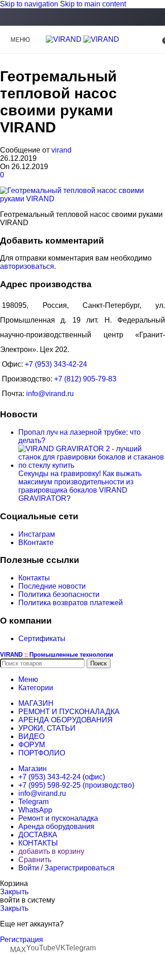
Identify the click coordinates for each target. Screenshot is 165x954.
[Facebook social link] (82, 18)
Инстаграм (36, 534)
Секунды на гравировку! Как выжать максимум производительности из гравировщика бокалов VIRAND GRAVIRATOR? (80, 486)
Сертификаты (42, 638)
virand (61, 150)
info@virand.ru (50, 394)
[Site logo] (64, 39)
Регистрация (21, 939)
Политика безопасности (58, 594)
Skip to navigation (30, 4)
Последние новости (52, 586)
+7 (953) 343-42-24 (56, 364)
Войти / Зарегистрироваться (66, 868)
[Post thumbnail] (91, 465)
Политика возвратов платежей (70, 603)
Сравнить (34, 859)
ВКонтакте (36, 542)
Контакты (34, 578)
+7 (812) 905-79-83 (85, 379)
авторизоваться (27, 266)
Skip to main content (93, 4)
